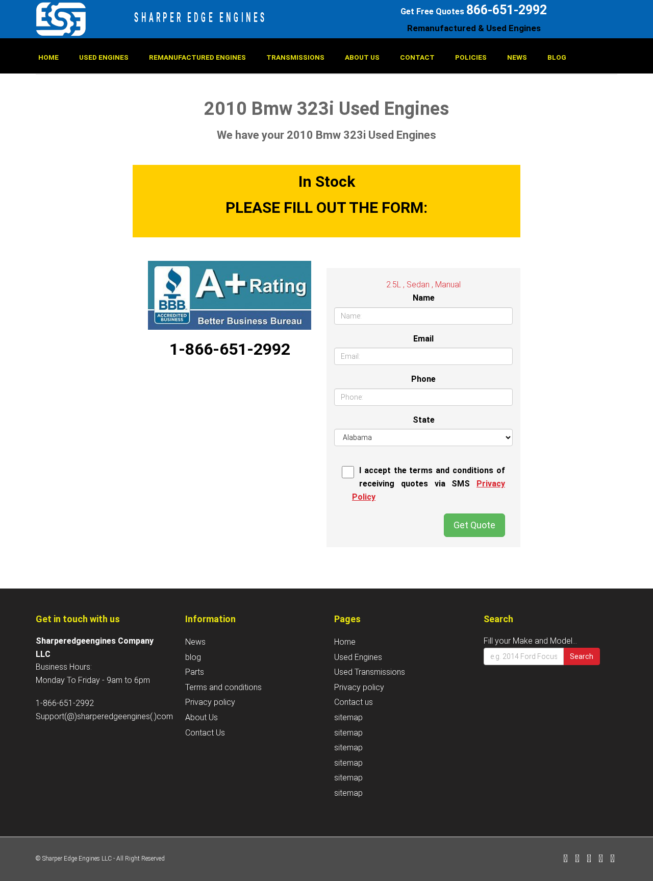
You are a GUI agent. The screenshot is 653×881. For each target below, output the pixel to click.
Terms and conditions (223, 687)
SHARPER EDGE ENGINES (200, 17)
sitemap (348, 717)
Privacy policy (210, 702)
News (517, 57)
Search (581, 656)
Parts (194, 672)
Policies (471, 57)
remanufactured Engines (197, 57)
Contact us (353, 702)
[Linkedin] (589, 859)
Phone (423, 379)
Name (424, 298)
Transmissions (295, 57)
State (424, 420)
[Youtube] (612, 859)
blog (556, 57)
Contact (417, 57)
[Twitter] (577, 859)
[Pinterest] (600, 859)
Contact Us (205, 733)
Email (423, 339)
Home (48, 57)
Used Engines (104, 57)
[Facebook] (565, 859)
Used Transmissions (369, 672)
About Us (362, 57)
